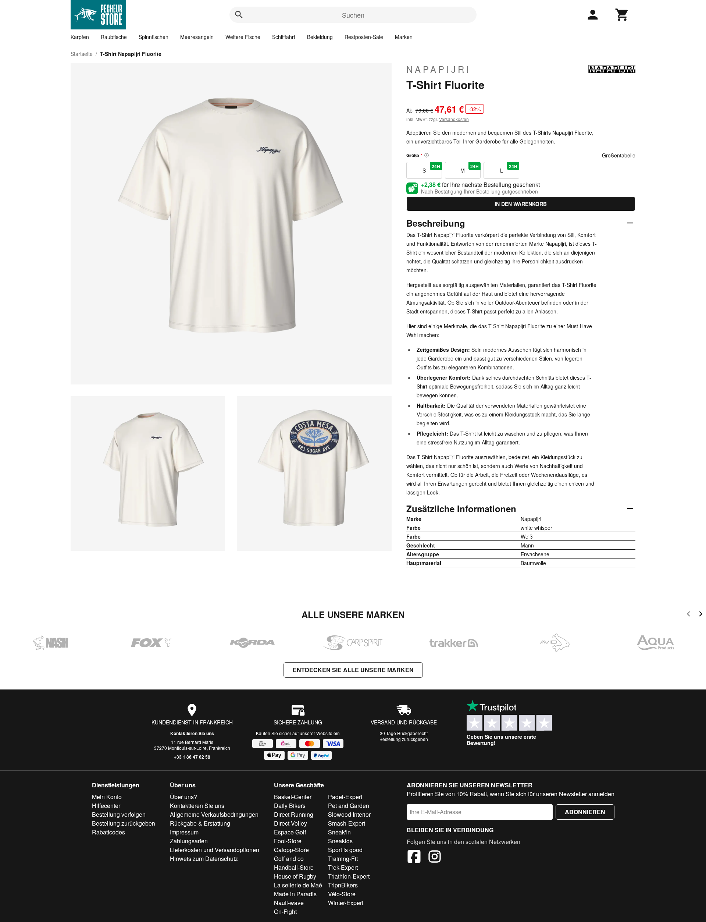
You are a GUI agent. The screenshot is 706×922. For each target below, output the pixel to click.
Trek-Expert (343, 867)
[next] (700, 615)
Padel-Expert (345, 796)
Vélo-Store (342, 894)
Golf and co (289, 858)
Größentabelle (618, 155)
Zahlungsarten (189, 841)
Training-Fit (343, 858)
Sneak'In (339, 832)
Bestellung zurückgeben (403, 739)
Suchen (353, 14)
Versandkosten (454, 119)
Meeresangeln (197, 36)
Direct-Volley (290, 823)
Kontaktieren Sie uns (192, 733)
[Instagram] (434, 857)
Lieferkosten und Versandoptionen (214, 849)
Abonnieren (585, 812)
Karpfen (80, 36)
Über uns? (183, 796)
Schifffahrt (283, 36)
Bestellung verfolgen (119, 814)
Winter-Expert (345, 902)
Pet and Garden (348, 805)
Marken (404, 36)
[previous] (688, 615)
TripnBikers (343, 885)
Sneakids (340, 841)
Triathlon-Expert (349, 876)
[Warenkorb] (622, 14)
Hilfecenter (106, 805)
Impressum (184, 832)
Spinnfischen (153, 36)
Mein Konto (107, 796)
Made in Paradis (295, 894)
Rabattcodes (108, 832)
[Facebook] (414, 857)
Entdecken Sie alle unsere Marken (353, 670)
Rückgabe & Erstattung (200, 823)
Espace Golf (290, 832)
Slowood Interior (349, 814)
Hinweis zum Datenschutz (204, 858)
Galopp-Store (291, 849)
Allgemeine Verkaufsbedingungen (214, 814)
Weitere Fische (242, 36)
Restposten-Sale (364, 36)
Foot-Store (288, 841)
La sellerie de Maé (298, 885)
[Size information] (426, 155)
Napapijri (438, 69)
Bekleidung (320, 36)
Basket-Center (292, 796)
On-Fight (285, 911)
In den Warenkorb (521, 204)
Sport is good (345, 849)
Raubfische (114, 36)
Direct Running (293, 814)
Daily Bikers (290, 805)
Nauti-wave (289, 902)
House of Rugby (295, 876)
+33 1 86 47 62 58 (192, 756)
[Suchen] (239, 15)
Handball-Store (294, 867)
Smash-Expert (346, 823)
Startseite (82, 53)
